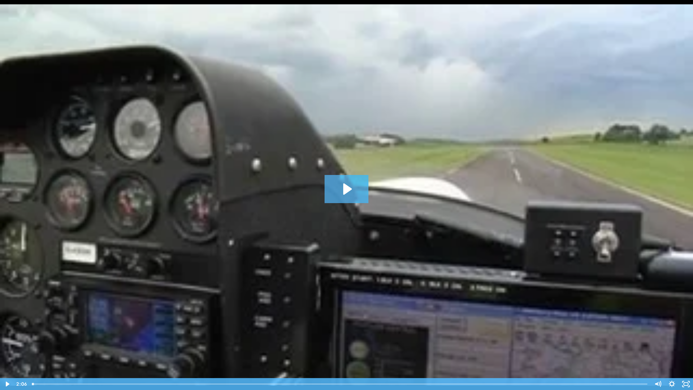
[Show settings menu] (672, 384)
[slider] (340, 384)
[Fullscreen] (686, 384)
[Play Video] (7, 384)
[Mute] (658, 384)
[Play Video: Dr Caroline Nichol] (347, 189)
